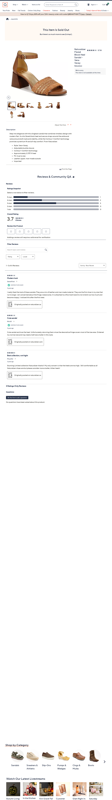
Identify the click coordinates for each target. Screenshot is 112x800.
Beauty (62, 10)
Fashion (55, 10)
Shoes (77, 10)
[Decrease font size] (71, 124)
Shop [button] (14, 4)
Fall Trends (21, 10)
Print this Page (67, 169)
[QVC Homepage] (7, 19)
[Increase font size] (68, 124)
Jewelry (70, 10)
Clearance (46, 10)
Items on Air (36, 4)
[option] (56, 14)
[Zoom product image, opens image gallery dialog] (8, 98)
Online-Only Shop (34, 10)
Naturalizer (78, 66)
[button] (88, 4)
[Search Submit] (76, 5)
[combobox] (59, 5)
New (13, 10)
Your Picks (6, 10)
